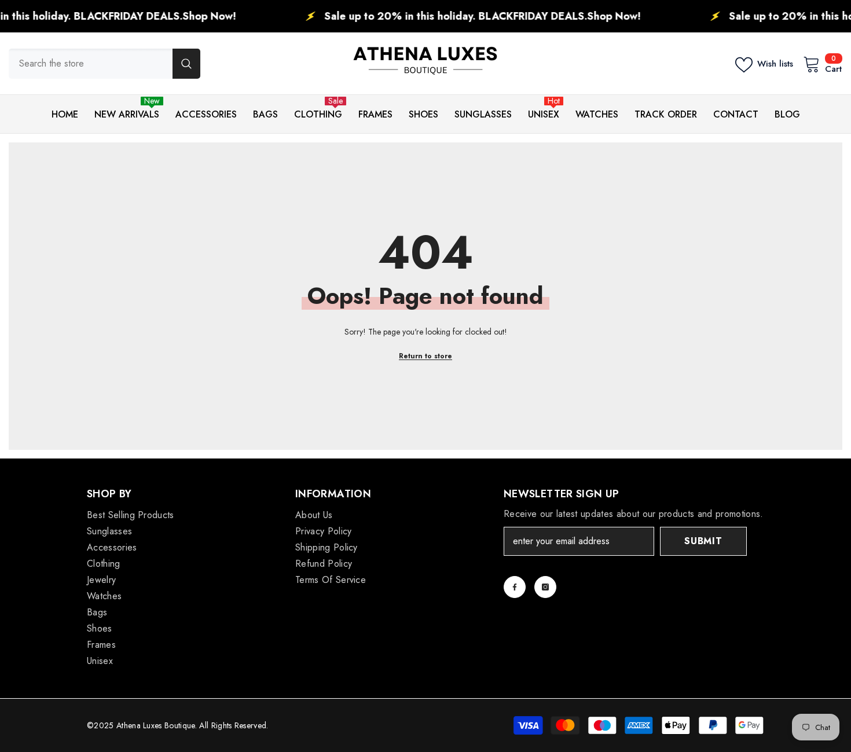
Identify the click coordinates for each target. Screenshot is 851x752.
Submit (703, 541)
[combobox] (91, 64)
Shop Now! (181, 16)
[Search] (104, 64)
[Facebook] (515, 587)
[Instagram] (545, 587)
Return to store (425, 356)
